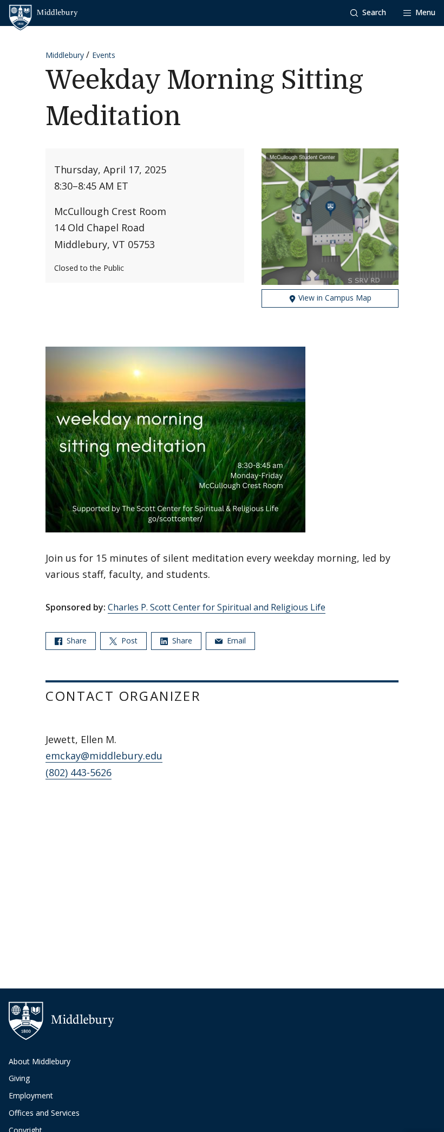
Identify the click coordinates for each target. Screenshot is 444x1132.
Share (75, 640)
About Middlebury (39, 1061)
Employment (31, 1095)
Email (235, 640)
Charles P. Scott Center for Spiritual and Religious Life (216, 607)
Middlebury (64, 55)
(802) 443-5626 (78, 772)
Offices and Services (44, 1113)
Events (103, 55)
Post (128, 640)
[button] (368, 12)
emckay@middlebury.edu (103, 755)
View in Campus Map (333, 297)
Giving (19, 1078)
